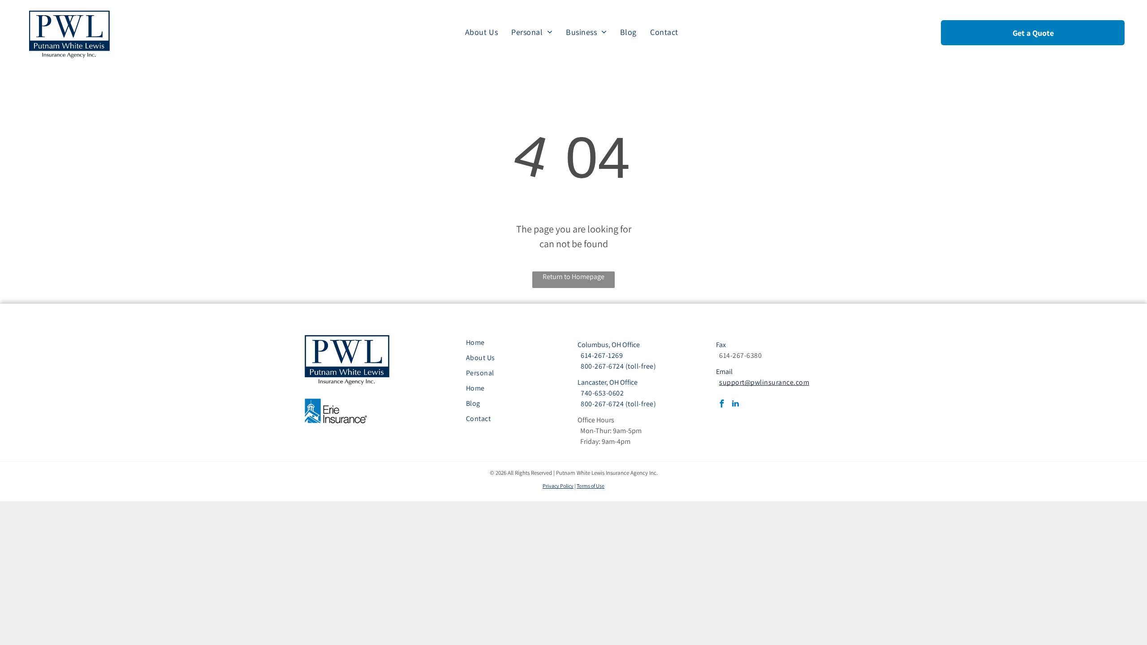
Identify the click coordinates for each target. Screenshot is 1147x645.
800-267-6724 (602, 366)
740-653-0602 (602, 393)
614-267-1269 (602, 355)
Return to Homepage (573, 276)
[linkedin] (735, 405)
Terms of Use (590, 485)
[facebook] (722, 405)
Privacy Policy (558, 485)
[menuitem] (481, 31)
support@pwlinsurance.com (764, 382)
